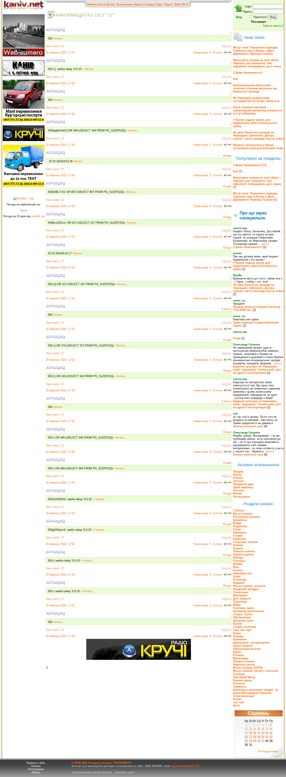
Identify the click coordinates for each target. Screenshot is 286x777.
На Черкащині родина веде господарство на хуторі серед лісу (256, 99)
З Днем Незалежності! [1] (249, 165)
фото (236, 705)
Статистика (240, 592)
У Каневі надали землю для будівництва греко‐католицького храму (255, 123)
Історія (237, 535)
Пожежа (238, 636)
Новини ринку (242, 680)
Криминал (240, 639)
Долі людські (242, 598)
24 (250, 740)
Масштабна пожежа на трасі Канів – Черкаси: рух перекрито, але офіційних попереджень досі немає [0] (257, 182)
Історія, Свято (242, 614)
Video (237, 576)
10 (250, 732)
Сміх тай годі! (242, 630)
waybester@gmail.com (185, 766)
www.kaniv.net (242, 573)
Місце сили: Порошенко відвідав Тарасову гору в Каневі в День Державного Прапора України (255, 50)
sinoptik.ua (37, 216)
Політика (239, 560)
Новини (92, 4)
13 (262, 732)
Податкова (240, 526)
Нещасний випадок (246, 589)
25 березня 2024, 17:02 (60, 329)
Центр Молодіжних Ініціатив (252, 692)
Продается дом (243, 484)
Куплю (237, 474)
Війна (237, 604)
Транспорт (240, 601)
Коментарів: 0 (202, 52)
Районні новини (244, 551)
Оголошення (124, 4)
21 (266, 736)
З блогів (226, 309)
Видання (239, 582)
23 (246, 740)
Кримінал (239, 538)
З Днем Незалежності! (247, 72)
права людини (243, 645)
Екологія (239, 683)
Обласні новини (244, 661)
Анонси (238, 548)
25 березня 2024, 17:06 (60, 83)
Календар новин (268, 751)
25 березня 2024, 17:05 (60, 113)
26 (258, 740)
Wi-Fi (185, 4)
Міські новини (243, 513)
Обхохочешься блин (247, 648)
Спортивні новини (245, 542)
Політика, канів (243, 608)
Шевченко (240, 532)
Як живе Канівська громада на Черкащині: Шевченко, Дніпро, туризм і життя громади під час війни (258, 135)
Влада (227, 155)
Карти (237, 652)
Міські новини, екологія (249, 586)
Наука (237, 633)
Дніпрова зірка (243, 620)
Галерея (149, 4)
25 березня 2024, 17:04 (60, 144)
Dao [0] (237, 171)
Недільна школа (244, 664)
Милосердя (240, 658)
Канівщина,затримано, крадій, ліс (256, 689)
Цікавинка (240, 519)
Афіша (138, 4)
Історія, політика (244, 626)
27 (262, 740)
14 (266, 732)
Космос (238, 570)
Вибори (238, 557)
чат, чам (238, 702)
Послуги (238, 481)
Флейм (237, 564)
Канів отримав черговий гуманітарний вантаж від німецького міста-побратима (257, 110)
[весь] (265, 243)
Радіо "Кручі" (164, 4)
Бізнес (111, 4)
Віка (236, 567)
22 (270, 736)
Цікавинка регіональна (248, 611)
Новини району (243, 554)
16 (246, 736)
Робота (238, 477)
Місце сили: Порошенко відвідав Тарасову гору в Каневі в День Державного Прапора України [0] (255, 196)
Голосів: (218, 52)
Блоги (102, 4)
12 (258, 732)
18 (254, 736)
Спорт (237, 529)
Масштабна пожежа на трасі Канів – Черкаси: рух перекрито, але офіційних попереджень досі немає (257, 63)
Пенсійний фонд (244, 677)
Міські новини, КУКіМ (247, 667)
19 (258, 736)
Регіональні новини (246, 516)
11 (254, 732)
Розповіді (239, 579)
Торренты (239, 686)
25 (254, 740)
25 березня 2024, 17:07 (60, 52)
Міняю (237, 493)
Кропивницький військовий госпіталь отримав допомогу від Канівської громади (255, 88)
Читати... (58, 38)
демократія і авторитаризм (251, 642)
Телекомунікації (244, 696)
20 (262, 736)
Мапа (177, 4)
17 (62, 46)
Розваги (238, 655)
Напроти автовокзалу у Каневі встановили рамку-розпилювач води (258, 146)
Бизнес (237, 623)
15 (270, 732)
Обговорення (242, 617)
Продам (238, 471)
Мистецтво (240, 595)
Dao (235, 78)
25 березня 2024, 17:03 (60, 175)
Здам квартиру (243, 487)
